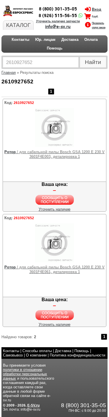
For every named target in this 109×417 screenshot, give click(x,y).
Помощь (54, 48)
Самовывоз (13, 355)
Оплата (91, 39)
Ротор (54, 154)
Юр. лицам (45, 39)
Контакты (20, 39)
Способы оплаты (37, 351)
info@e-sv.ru (58, 27)
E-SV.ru (33, 405)
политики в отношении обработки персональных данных (25, 374)
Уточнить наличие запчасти (58, 21)
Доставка (69, 39)
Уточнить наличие (54, 209)
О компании (36, 355)
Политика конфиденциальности (77, 355)
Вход (96, 9)
